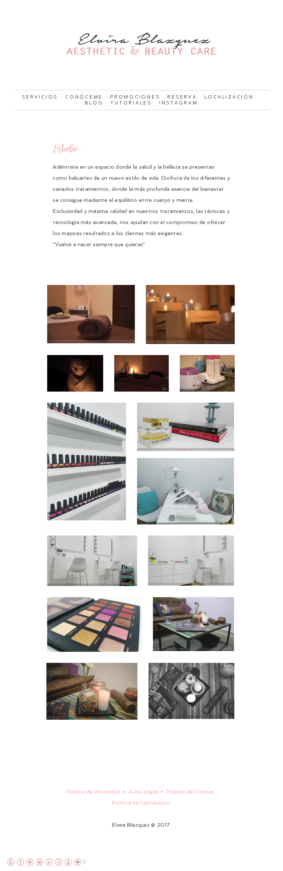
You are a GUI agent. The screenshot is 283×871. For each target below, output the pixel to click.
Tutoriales (131, 103)
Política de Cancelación (141, 803)
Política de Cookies (190, 792)
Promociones (135, 97)
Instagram (178, 103)
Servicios (40, 97)
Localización (229, 97)
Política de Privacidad (93, 792)
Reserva (182, 97)
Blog (94, 103)
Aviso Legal (143, 792)
